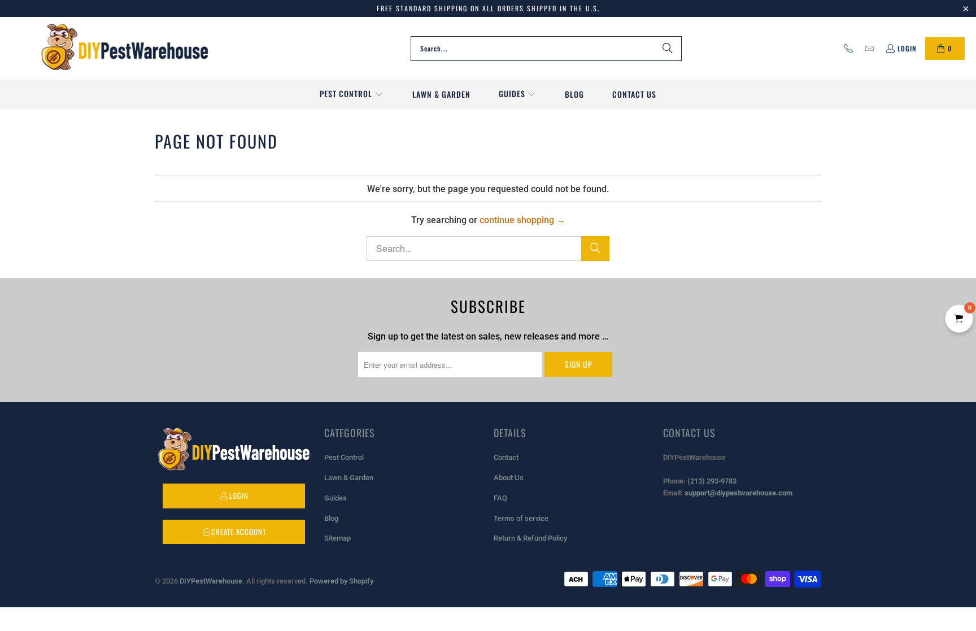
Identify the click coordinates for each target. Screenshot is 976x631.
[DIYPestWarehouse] (125, 48)
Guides (335, 498)
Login (907, 48)
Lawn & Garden (348, 477)
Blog (331, 518)
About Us (509, 477)
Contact (506, 457)
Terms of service (521, 518)
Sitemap (337, 538)
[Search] (667, 48)
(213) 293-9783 (712, 481)
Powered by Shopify (341, 581)
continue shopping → (522, 220)
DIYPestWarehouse (211, 581)
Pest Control (344, 457)
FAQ (500, 498)
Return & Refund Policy (530, 538)
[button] (352, 94)
